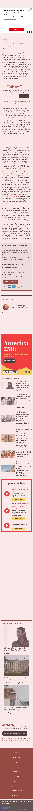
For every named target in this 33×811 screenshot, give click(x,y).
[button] (31, 9)
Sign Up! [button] (16, 29)
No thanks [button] (16, 31)
